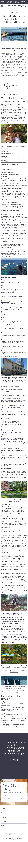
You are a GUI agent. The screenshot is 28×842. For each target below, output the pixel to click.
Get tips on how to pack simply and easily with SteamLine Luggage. (12, 725)
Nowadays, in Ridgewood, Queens (16, 667)
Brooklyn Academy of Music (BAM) (11, 386)
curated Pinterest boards (15, 688)
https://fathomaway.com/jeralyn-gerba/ (13, 162)
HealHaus (4, 405)
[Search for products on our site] (21, 6)
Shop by (3, 808)
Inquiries (3, 821)
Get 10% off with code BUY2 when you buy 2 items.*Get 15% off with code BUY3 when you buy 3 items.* (14, 2)
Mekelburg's (12, 346)
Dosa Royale (5, 302)
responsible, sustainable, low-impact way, (11, 633)
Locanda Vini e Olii (13, 341)
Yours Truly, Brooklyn (13, 400)
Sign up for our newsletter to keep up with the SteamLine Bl (14, 691)
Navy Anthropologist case (19, 47)
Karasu (17, 334)
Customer (3, 813)
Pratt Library (5, 411)
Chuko (3, 313)
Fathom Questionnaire (17, 671)
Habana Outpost (5, 289)
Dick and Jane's (10, 328)
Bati (2, 307)
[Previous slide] (22, 773)
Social (2, 825)
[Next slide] (24, 773)
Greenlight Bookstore (7, 395)
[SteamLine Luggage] (14, 6)
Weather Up (17, 352)
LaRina (3, 296)
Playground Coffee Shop (15, 321)
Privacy (10, 839)
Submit (23, 798)
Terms (5, 839)
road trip (13, 534)
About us (3, 817)
